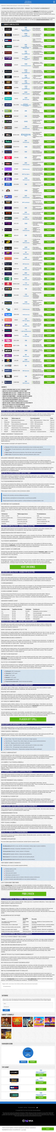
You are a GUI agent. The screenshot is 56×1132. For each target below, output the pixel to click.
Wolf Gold (7, 743)
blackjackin (41, 551)
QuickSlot (16, 152)
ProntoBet (16, 116)
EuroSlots (16, 365)
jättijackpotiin (4, 658)
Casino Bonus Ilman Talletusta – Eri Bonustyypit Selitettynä (16, 393)
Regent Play (16, 269)
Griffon (16, 264)
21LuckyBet (16, 164)
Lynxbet (16, 127)
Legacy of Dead (8, 745)
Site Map (25, 1107)
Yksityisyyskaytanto (31, 1107)
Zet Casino (16, 242)
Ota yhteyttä (20, 1107)
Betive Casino (16, 350)
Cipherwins (16, 58)
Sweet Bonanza (8, 741)
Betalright (16, 46)
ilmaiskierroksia (10, 978)
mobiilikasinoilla (51, 931)
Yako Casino (16, 355)
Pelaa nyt (49, 29)
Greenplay (16, 279)
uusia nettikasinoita (31, 978)
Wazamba (16, 303)
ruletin (45, 551)
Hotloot (16, 65)
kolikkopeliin (12, 545)
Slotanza (16, 258)
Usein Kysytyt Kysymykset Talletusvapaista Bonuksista (15, 408)
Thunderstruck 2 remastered (28, 1022)
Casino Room (16, 382)
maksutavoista (35, 705)
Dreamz (16, 320)
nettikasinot (35, 11)
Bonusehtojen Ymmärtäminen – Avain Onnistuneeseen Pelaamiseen (17, 396)
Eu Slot (16, 196)
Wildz (16, 325)
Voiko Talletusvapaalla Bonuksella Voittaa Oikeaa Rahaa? (16, 398)
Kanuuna (16, 174)
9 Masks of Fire (8, 747)
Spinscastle (16, 93)
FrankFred (16, 335)
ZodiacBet (16, 190)
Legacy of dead (6, 1034)
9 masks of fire (17, 1022)
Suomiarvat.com (16, 370)
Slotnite (16, 218)
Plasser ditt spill (28, 719)
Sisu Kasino (16, 184)
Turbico (16, 330)
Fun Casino (16, 295)
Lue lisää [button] (23, 1129)
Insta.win (16, 111)
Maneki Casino (16, 284)
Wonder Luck (16, 77)
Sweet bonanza (39, 1022)
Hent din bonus (28, 567)
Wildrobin (16, 87)
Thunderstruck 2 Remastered (11, 749)
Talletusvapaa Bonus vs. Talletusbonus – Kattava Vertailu (16, 406)
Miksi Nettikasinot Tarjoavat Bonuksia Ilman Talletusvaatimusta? (18, 403)
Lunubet (16, 29)
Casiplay (16, 274)
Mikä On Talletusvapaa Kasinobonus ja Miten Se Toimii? (15, 391)
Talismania (6, 424)
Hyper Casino (16, 289)
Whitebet (16, 376)
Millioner (16, 71)
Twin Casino (16, 314)
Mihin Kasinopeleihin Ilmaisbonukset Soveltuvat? (13, 399)
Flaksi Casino (16, 141)
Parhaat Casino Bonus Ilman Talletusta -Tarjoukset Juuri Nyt (16, 389)
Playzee (16, 98)
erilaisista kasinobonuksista (42, 19)
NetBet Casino (16, 40)
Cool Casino (16, 105)
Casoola (16, 52)
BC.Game (16, 121)
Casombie (6, 427)
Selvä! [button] (47, 1128)
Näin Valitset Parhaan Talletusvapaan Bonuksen (14, 404)
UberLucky (16, 235)
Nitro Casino (16, 213)
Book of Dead (8, 739)
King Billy (16, 248)
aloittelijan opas (8, 885)
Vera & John (16, 340)
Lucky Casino (16, 253)
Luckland (16, 360)
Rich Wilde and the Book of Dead (6, 1022)
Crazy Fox (16, 202)
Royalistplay (16, 147)
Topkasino (16, 157)
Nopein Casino (16, 135)
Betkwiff (16, 169)
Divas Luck (16, 223)
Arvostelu (23, 1062)
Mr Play (16, 309)
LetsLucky (16, 179)
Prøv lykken (28, 894)
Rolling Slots (16, 35)
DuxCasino (16, 229)
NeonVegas (16, 208)
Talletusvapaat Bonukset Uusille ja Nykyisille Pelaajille (15, 401)
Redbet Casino (16, 345)
